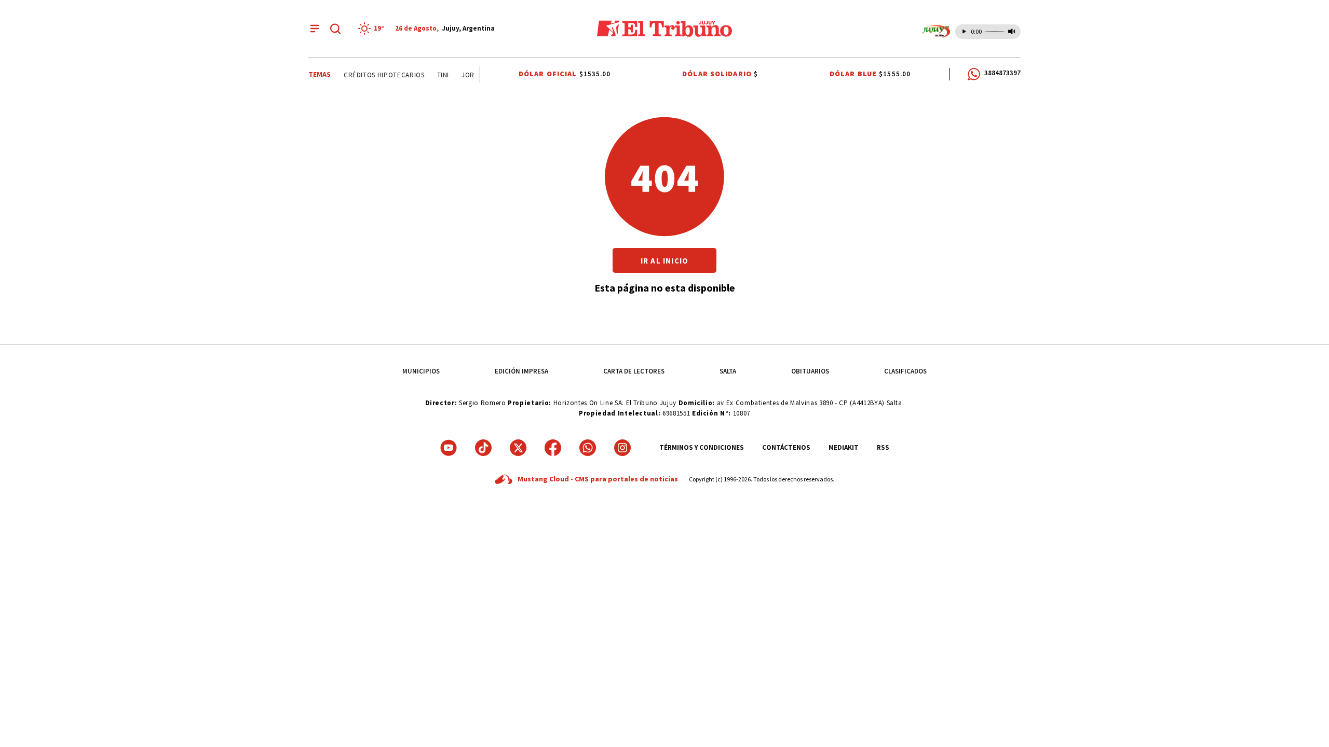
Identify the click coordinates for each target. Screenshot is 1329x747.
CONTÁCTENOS (786, 447)
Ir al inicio (664, 261)
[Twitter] (518, 447)
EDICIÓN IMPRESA (521, 371)
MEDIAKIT (844, 447)
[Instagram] (622, 447)
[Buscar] (335, 28)
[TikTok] (483, 447)
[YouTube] (448, 447)
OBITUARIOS (810, 371)
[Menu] (314, 28)
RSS (883, 447)
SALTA (728, 371)
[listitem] (372, 28)
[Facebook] (553, 447)
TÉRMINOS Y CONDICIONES (701, 447)
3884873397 (1002, 72)
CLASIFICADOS (905, 371)
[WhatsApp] (587, 447)
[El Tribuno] (664, 28)
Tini (439, 75)
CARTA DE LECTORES (633, 371)
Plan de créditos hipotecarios (366, 75)
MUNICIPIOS (421, 371)
